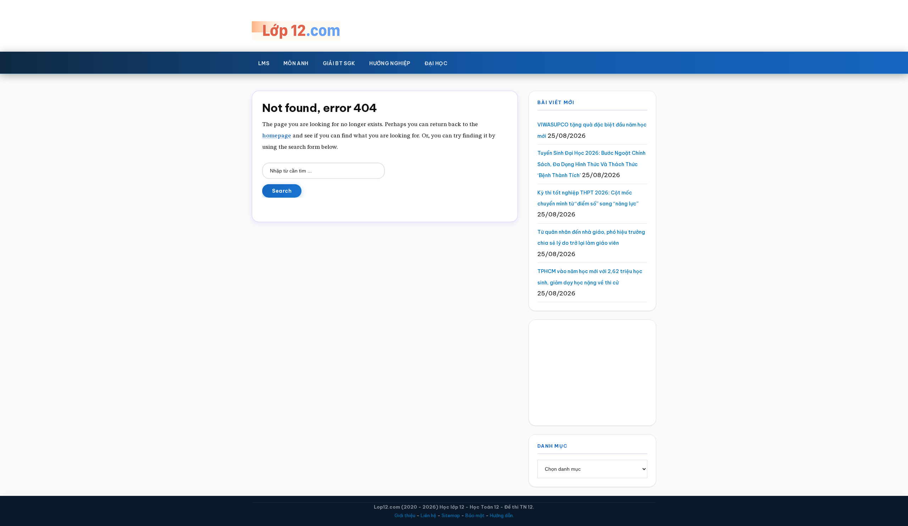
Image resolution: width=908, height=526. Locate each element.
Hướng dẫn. (502, 515)
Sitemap (451, 515)
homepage (276, 136)
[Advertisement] (592, 372)
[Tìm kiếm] (464, 62)
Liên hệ (428, 515)
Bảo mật (475, 515)
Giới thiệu (404, 515)
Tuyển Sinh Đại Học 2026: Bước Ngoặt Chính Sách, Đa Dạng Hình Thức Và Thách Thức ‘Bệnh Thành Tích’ (591, 164)
